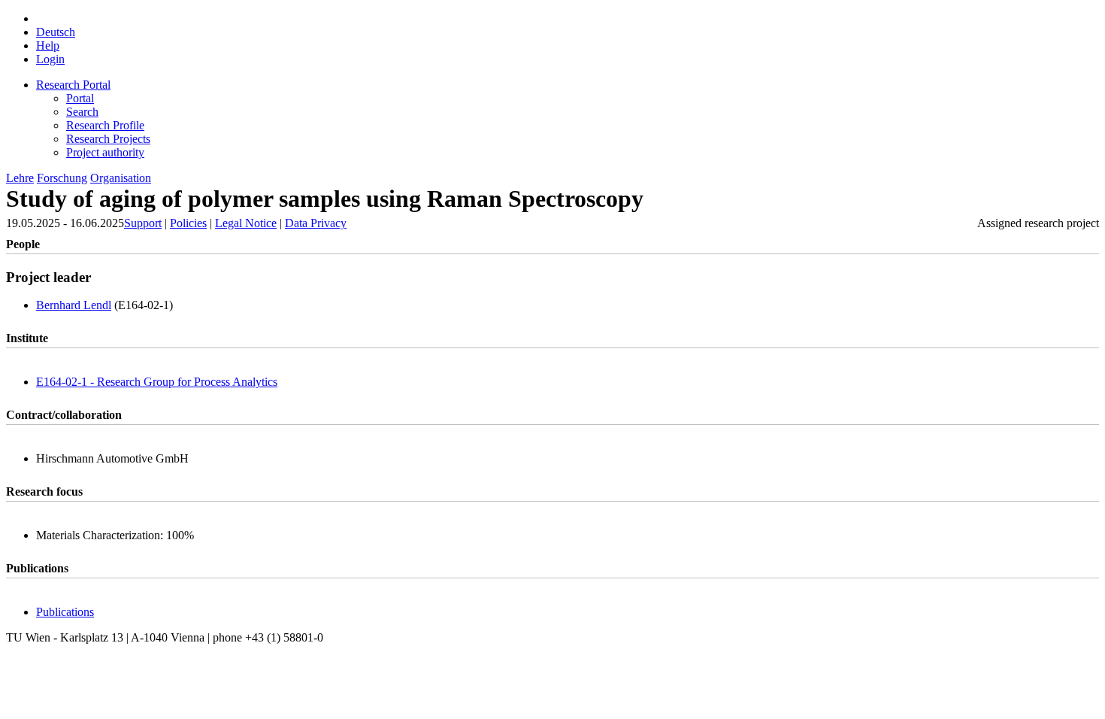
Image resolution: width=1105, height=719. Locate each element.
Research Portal (73, 84)
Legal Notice (246, 223)
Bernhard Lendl (73, 305)
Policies (188, 223)
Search (82, 111)
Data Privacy (316, 223)
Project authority (105, 152)
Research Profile (105, 125)
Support (143, 223)
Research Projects (108, 138)
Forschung (62, 177)
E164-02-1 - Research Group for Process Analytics (156, 381)
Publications (65, 611)
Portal (80, 98)
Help (47, 45)
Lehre (20, 177)
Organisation (120, 177)
